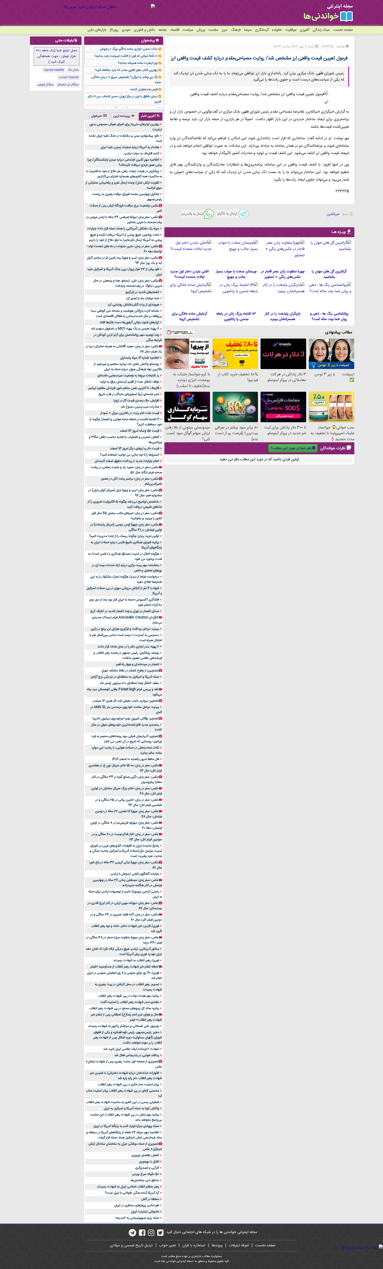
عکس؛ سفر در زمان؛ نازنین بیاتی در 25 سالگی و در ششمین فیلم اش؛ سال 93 (128, 802)
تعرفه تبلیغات (239, 1245)
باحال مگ (73, 70)
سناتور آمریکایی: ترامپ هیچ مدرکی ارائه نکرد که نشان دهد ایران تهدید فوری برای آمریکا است (124, 951)
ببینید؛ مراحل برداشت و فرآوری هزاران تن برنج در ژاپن (125, 629)
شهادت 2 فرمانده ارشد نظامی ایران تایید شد (131, 1049)
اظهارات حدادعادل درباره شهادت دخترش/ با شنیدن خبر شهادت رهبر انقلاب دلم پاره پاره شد (126, 1075)
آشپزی (304, 30)
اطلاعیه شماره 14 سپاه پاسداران (139, 357)
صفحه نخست (343, 30)
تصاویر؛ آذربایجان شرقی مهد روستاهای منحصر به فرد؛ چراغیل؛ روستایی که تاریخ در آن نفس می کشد (126, 739)
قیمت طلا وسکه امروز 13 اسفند (139, 430)
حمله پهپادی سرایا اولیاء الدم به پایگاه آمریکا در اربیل (126, 1126)
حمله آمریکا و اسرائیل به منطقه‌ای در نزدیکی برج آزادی (125, 676)
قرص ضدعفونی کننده (144, 89)
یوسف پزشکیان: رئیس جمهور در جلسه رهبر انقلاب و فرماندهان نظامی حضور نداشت (128, 655)
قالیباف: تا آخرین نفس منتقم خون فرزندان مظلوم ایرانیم (123, 388)
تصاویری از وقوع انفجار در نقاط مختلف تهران (129, 670)
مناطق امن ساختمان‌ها (145, 1180)
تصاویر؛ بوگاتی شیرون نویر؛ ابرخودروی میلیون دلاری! (125, 718)
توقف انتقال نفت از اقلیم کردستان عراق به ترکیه (129, 381)
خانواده (277, 30)
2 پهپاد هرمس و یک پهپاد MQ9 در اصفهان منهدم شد (125, 328)
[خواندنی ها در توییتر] (160, 1234)
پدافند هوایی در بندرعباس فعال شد (136, 1055)
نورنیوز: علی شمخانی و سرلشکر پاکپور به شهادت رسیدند (123, 1026)
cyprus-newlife (54, 70)
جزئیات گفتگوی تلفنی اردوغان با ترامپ (134, 873)
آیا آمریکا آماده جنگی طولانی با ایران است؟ (132, 1193)
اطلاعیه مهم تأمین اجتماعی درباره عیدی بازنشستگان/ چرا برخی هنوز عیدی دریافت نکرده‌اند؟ (125, 162)
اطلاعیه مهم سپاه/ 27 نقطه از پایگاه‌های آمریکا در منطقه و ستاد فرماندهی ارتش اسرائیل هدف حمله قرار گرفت (124, 1135)
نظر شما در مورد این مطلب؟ (291, 448)
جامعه (162, 30)
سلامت (213, 30)
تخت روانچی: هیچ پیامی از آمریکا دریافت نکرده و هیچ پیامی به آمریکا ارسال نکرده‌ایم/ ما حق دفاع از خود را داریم (125, 237)
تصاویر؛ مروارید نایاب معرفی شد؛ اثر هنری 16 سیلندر (125, 700)
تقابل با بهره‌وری (149, 1161)
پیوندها (217, 1245)
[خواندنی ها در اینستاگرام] (151, 1234)
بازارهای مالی (97, 30)
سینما (248, 30)
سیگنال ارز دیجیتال (68, 84)
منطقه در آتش (150, 1199)
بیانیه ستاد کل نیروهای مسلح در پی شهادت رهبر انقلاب (124, 1008)
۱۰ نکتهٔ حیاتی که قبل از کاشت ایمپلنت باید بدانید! (126, 56)
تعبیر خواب (167, 1245)
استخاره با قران (193, 1245)
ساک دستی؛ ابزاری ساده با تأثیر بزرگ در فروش (129, 49)
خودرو (126, 30)
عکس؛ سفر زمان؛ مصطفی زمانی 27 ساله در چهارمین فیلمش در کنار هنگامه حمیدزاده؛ (127, 883)
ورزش (201, 30)
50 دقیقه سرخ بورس (145, 1174)
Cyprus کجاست (69, 77)
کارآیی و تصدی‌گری (147, 1167)
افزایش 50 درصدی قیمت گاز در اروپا (136, 400)
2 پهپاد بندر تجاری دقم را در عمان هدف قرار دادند (128, 646)
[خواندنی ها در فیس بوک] (142, 1234)
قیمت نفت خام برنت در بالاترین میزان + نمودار (129, 413)
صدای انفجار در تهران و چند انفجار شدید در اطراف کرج (124, 611)
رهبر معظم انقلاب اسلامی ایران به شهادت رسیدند (128, 1186)
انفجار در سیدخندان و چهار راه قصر (137, 664)
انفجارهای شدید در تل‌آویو (142, 292)
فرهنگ (236, 30)
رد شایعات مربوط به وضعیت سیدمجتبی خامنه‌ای (128, 375)
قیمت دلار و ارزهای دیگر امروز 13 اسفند (134, 448)
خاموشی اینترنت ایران (145, 1211)
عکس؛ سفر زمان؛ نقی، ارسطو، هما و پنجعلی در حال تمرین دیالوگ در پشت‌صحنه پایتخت (127, 283)
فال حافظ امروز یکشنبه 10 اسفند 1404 (135, 759)
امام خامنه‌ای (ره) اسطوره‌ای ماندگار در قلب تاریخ (128, 394)
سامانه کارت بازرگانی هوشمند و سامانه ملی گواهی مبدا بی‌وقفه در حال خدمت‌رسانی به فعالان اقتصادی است (126, 313)
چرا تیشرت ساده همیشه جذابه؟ (138, 63)
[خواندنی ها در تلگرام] (132, 1234)
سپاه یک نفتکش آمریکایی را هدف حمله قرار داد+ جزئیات (123, 228)
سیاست (188, 30)
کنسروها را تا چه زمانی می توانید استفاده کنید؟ (129, 454)
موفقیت (290, 30)
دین (224, 30)
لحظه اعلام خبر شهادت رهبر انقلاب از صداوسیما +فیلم (124, 966)
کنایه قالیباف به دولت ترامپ (141, 153)
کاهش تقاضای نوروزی (145, 1155)
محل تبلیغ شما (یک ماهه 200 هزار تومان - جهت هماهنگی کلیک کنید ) (56, 56)
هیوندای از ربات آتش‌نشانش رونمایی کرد (133, 304)
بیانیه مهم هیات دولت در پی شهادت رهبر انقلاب (128, 995)
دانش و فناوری (144, 30)
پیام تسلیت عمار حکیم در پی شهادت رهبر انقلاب (128, 1084)
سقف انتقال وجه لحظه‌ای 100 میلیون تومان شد (129, 683)
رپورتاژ (114, 30)
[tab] (151, 116)
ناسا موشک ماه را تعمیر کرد (142, 298)
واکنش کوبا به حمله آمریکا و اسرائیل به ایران (131, 1108)
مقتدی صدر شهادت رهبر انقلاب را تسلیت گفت (129, 1002)
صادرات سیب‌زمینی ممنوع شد (140, 406)
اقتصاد (174, 30)
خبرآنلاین (333, 214)
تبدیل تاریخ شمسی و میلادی (131, 1245)
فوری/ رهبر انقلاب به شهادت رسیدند (136, 960)
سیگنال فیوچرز (46, 84)
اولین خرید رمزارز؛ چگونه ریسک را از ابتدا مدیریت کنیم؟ (124, 536)
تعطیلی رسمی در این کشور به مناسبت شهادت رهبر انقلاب (122, 1102)
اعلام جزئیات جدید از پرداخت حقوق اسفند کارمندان (127, 461)
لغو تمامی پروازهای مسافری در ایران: (136, 1205)
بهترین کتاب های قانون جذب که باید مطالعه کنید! (126, 70)
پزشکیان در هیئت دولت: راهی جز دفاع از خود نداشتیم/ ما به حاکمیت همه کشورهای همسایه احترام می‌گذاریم (124, 174)
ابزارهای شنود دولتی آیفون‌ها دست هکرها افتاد (129, 322)
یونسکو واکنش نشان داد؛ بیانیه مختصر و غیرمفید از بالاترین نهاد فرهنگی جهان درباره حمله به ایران (128, 366)
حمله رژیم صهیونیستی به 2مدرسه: (137, 1218)
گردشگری (262, 30)
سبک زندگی (321, 30)
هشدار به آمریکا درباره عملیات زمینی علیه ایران (130, 147)
